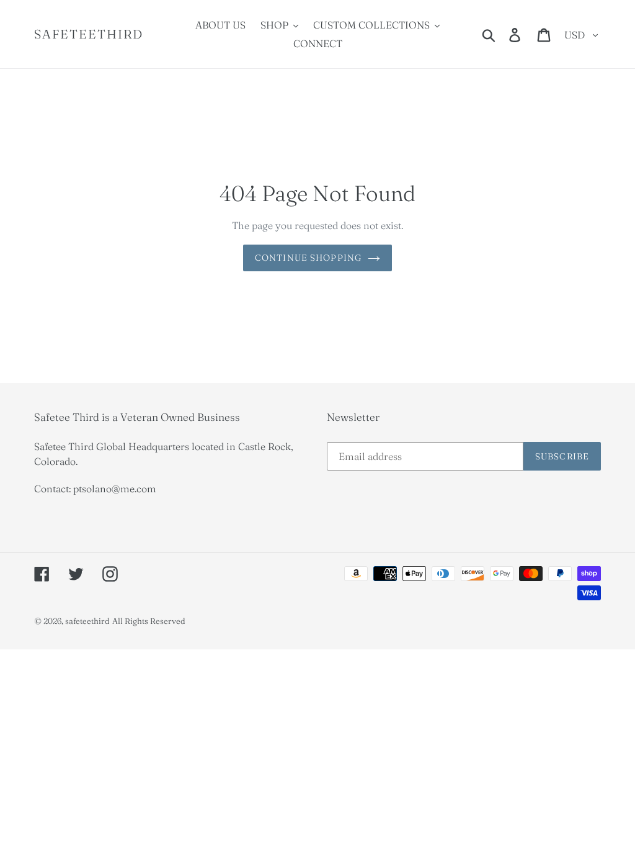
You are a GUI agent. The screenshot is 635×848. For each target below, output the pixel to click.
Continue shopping (308, 257)
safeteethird (88, 34)
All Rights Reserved (148, 621)
